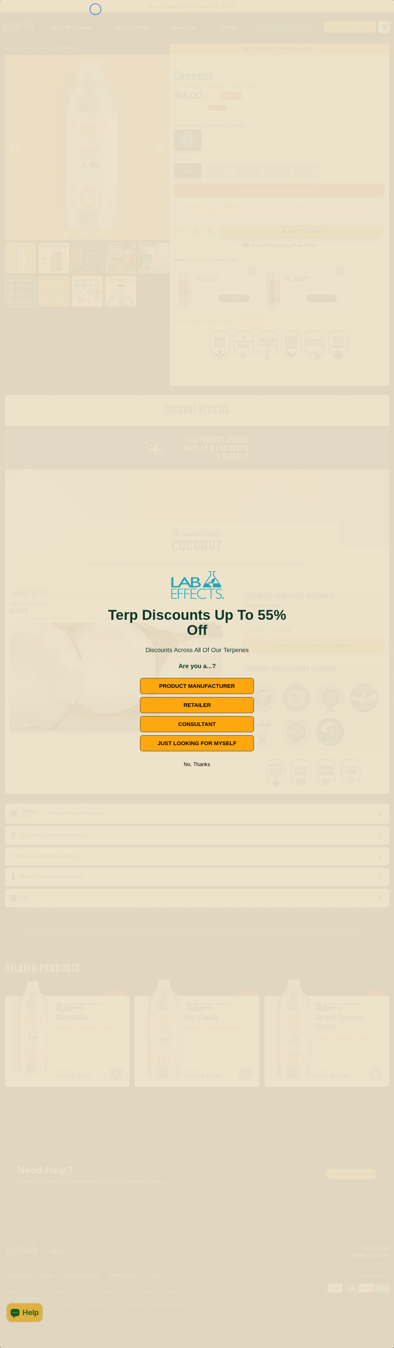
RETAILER (197, 705)
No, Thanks (197, 764)
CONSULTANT (197, 724)
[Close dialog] (95, 9)
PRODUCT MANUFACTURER (197, 686)
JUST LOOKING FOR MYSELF (197, 743)
